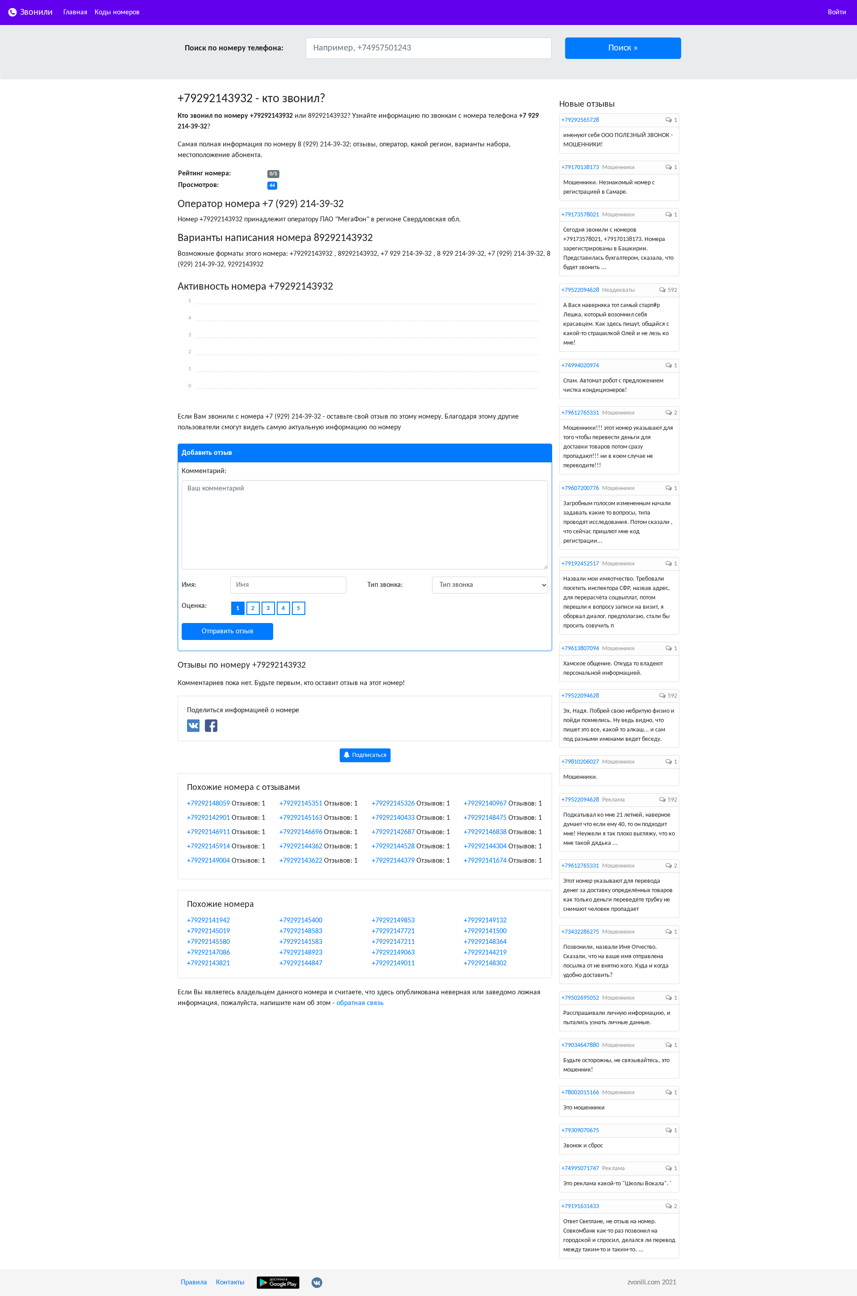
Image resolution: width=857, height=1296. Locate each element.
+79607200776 (580, 488)
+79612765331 (580, 413)
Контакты (230, 1282)
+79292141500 (485, 931)
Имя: (189, 585)
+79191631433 (580, 1206)
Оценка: (194, 606)
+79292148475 (485, 818)
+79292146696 (300, 832)
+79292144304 (485, 846)
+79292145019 (208, 931)
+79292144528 (393, 846)
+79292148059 (208, 803)
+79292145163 (300, 818)
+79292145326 (393, 803)
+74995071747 (580, 1168)
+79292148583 (300, 931)
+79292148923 (300, 952)
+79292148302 (485, 963)
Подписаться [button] (369, 755)
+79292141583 (300, 942)
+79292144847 (300, 963)
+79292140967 (485, 803)
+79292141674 (485, 860)
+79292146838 (485, 832)
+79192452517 (580, 564)
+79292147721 (393, 931)
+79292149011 (393, 963)
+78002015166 (580, 1092)
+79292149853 (393, 920)
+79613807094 (580, 648)
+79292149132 (485, 920)
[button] (623, 48)
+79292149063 (393, 952)
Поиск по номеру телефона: (234, 48)
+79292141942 (208, 920)
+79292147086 (208, 952)
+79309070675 (580, 1130)
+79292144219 (485, 952)
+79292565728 (580, 120)
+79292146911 (208, 832)
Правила (194, 1282)
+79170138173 (580, 167)
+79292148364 (485, 942)
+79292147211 (393, 942)
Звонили (35, 12)
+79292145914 (208, 846)
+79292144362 (300, 846)
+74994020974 (580, 365)
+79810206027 (580, 762)
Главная (75, 12)
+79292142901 (208, 818)
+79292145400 (300, 920)
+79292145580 (208, 942)
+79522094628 (580, 290)
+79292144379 (393, 860)
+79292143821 (208, 963)
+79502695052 (580, 998)
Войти (837, 12)
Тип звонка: (385, 585)
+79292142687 (393, 832)
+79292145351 (300, 803)
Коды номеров (117, 12)
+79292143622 (300, 860)
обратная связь (360, 1003)
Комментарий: (204, 471)
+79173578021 (580, 215)
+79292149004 (208, 860)
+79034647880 (580, 1045)
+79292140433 (393, 818)
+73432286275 (580, 932)
